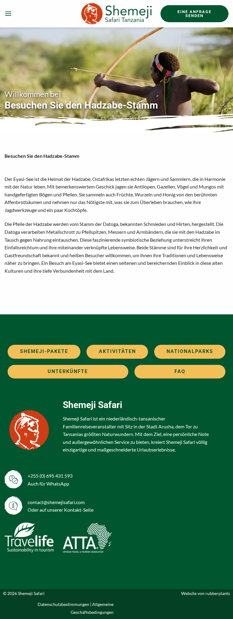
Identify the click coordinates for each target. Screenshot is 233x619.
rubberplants (217, 593)
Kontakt (72, 510)
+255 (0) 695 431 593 (50, 476)
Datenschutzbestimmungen (63, 604)
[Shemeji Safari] (116, 13)
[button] (8, 13)
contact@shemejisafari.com (56, 502)
